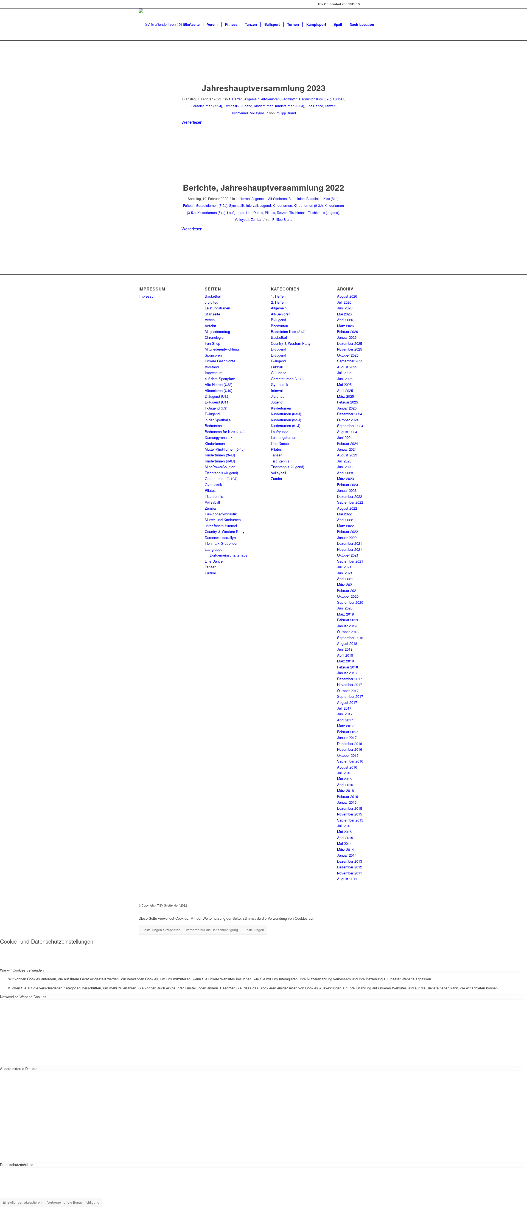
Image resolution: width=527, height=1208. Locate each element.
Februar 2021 (347, 590)
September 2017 (350, 696)
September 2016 (350, 761)
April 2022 (345, 519)
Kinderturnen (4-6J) (220, 461)
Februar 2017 (347, 731)
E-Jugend (278, 355)
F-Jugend (212, 413)
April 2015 (345, 837)
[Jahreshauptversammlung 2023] (264, 67)
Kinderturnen (263, 105)
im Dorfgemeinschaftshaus (226, 555)
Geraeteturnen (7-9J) (206, 105)
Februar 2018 (347, 667)
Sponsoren (213, 355)
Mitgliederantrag (217, 331)
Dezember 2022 (349, 496)
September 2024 (350, 425)
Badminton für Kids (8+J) (225, 431)
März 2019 (345, 614)
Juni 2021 (344, 572)
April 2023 (345, 472)
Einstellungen (253, 929)
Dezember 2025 (349, 343)
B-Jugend (278, 319)
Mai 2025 (344, 384)
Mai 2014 (344, 843)
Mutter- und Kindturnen (223, 519)
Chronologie (214, 337)
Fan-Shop (212, 343)
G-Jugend (278, 372)
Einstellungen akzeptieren (160, 929)
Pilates (270, 212)
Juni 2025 (344, 378)
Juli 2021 (344, 566)
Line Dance (314, 105)
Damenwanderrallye (220, 537)
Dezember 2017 (349, 678)
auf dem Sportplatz (220, 378)
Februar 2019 (347, 619)
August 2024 (347, 431)
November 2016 (349, 749)
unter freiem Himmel (221, 525)
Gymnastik (231, 105)
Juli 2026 (344, 302)
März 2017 (345, 725)
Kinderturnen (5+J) (211, 212)
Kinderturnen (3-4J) (220, 455)
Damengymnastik (218, 437)
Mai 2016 (344, 778)
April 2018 (345, 655)
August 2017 (347, 702)
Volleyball (257, 113)
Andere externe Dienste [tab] (18, 1068)
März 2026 (345, 325)
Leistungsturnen (217, 308)
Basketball (213, 296)
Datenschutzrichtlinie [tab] (16, 1164)
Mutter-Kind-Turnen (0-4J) (225, 449)
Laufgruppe (235, 212)
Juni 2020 (344, 608)
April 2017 (345, 719)
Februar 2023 (347, 484)
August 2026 (347, 296)
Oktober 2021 (347, 555)
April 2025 (345, 390)
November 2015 (349, 814)
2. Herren (278, 302)
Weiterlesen (191, 122)
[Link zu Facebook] (368, 4)
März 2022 (345, 525)
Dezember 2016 (349, 743)
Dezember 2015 (349, 808)
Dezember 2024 (349, 413)
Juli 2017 (344, 708)
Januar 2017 (347, 737)
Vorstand (212, 366)
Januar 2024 (347, 449)
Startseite (212, 314)
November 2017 (349, 684)
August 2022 (347, 508)
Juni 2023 (344, 466)
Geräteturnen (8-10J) (221, 478)
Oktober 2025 (347, 355)
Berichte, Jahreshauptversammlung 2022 (263, 187)
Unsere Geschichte (220, 360)
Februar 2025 (347, 402)
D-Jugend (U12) (217, 396)
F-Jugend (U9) (216, 408)
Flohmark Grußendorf (222, 543)
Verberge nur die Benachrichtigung (212, 929)
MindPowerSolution (220, 466)
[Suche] (383, 24)
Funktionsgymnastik (221, 513)
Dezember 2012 (349, 867)
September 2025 (350, 360)
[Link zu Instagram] (376, 4)
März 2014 (345, 849)
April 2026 (345, 319)
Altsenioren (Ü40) (218, 390)
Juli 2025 (344, 372)
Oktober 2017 (347, 690)
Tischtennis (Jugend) (323, 212)
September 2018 (350, 637)
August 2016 (347, 767)
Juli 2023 (344, 461)
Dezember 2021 (349, 543)
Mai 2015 (344, 831)
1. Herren (236, 99)
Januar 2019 (347, 625)
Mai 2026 (344, 314)
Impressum (147, 296)
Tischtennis (239, 113)
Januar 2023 (347, 490)
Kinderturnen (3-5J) (286, 419)
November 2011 (349, 873)
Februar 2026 (347, 331)
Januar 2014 (347, 855)
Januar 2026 (347, 337)
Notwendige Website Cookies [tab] (23, 996)
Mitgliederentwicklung (222, 349)
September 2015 (350, 820)
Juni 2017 (344, 713)
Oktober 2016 (347, 755)
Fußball (338, 99)
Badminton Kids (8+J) (315, 99)
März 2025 (345, 396)
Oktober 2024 (347, 419)
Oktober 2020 (347, 596)
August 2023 (347, 455)
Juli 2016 (344, 772)
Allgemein (251, 99)
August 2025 (347, 366)
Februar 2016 (347, 796)
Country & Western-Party (225, 531)
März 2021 (345, 584)
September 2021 (350, 561)
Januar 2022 (347, 537)
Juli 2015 (344, 825)
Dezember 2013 (349, 861)
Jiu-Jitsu (211, 302)
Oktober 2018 (347, 631)
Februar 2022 (347, 531)
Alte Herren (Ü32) (218, 384)
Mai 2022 (344, 513)
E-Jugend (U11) (217, 402)
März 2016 (345, 790)
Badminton (289, 99)
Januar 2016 (347, 802)
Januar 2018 (347, 672)
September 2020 (350, 602)
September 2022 (350, 502)
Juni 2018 (344, 649)
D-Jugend (278, 349)
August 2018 (347, 643)
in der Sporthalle (218, 419)
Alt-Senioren (270, 99)
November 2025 (349, 349)
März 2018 (345, 661)
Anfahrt (210, 325)
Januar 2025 (347, 408)
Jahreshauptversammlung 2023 (264, 88)
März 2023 (345, 478)
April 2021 (345, 578)
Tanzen (330, 105)
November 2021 (349, 549)
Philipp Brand (286, 113)
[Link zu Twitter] (384, 4)
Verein (210, 319)
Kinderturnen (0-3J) (289, 105)
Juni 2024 (344, 437)
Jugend (246, 105)
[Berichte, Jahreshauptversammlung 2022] (264, 167)
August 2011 (347, 878)
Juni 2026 (344, 308)
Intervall (252, 205)
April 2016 (345, 784)
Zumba (256, 219)
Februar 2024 (347, 443)
